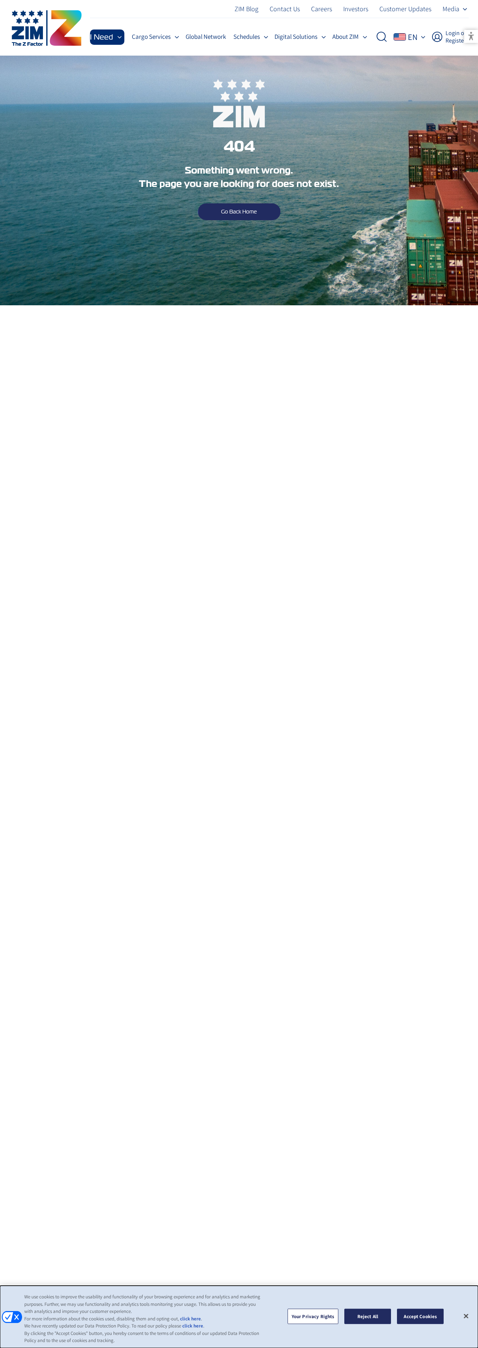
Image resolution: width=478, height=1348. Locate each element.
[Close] (466, 1316)
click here (190, 1319)
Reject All (367, 1316)
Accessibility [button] (471, 36)
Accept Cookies (420, 1316)
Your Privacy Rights (313, 1316)
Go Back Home (239, 211)
